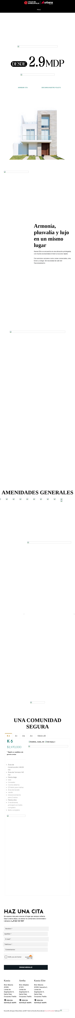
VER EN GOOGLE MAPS (10, 1002)
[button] (18, 506)
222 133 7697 (19, 921)
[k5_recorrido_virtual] (16, 821)
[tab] (8, 736)
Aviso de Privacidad (49, 1011)
